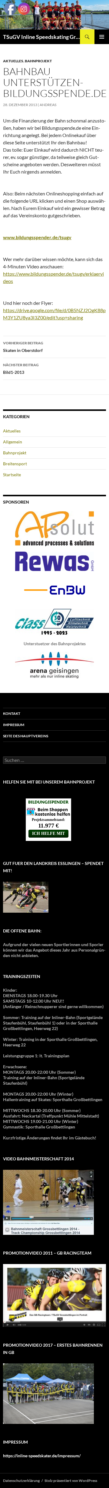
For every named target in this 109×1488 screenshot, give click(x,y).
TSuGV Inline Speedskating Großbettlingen (41, 36)
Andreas (48, 104)
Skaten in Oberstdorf (23, 347)
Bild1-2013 (21, 369)
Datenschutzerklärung (21, 1480)
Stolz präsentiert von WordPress (71, 1480)
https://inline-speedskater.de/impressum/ (42, 1455)
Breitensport (15, 463)
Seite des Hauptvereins (25, 736)
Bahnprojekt (38, 61)
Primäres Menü (101, 36)
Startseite (12, 474)
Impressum (13, 724)
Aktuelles (13, 61)
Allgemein (12, 441)
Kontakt (11, 713)
